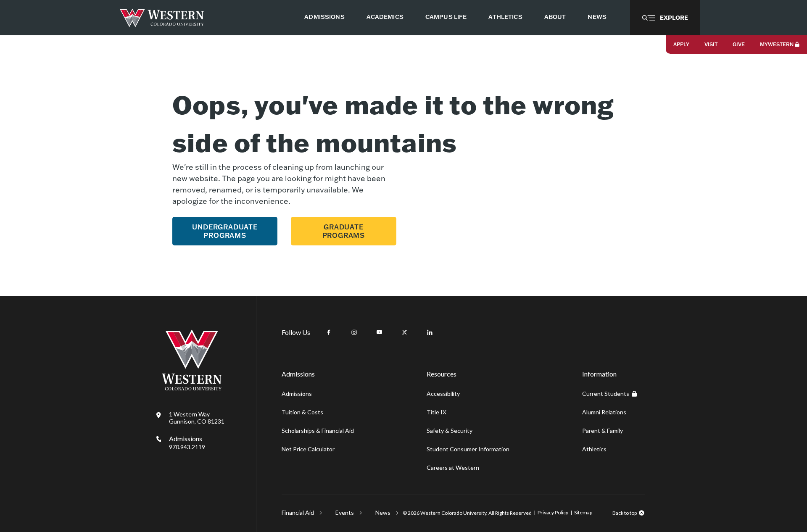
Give (739, 44)
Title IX (436, 412)
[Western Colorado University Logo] (162, 17)
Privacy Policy (553, 512)
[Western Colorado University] (192, 388)
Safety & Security (449, 430)
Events (344, 512)
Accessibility (443, 393)
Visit (710, 44)
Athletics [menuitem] (505, 17)
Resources (441, 374)
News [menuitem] (597, 17)
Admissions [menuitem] (324, 17)
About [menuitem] (555, 17)
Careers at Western (453, 467)
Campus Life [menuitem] (446, 17)
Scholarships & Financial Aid (318, 430)
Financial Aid (298, 512)
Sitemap (583, 512)
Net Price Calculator (308, 449)
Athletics (594, 449)
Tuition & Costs (302, 412)
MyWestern (777, 44)
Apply (681, 44)
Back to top (624, 513)
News (382, 512)
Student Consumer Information (468, 449)
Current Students (605, 393)
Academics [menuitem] (385, 17)
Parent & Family (602, 430)
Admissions (187, 442)
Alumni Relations (604, 412)
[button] (665, 17)
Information (599, 374)
